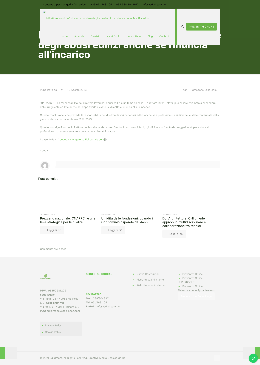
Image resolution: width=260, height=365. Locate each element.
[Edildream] (96, 18)
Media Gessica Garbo (112, 357)
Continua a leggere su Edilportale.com (81, 139)
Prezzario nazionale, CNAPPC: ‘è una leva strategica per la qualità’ (67, 220)
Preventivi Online (192, 274)
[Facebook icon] (211, 4)
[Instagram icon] (215, 4)
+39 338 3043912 (127, 4)
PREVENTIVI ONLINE (201, 26)
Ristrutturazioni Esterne (150, 285)
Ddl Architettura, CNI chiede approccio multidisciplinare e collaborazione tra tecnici (184, 222)
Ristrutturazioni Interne (150, 279)
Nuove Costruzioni (147, 274)
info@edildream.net (155, 4)
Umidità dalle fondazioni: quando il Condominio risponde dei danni (127, 220)
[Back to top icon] (217, 358)
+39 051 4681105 (101, 4)
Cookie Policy (53, 332)
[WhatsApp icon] (208, 4)
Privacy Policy (53, 325)
